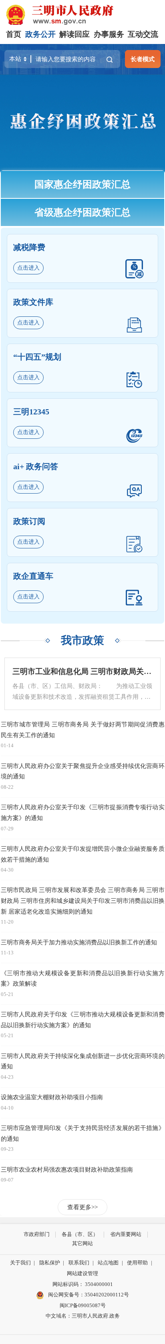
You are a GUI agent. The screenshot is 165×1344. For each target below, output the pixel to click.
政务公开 (40, 34)
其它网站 (82, 1243)
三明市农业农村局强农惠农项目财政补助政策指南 (67, 1169)
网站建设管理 (82, 1273)
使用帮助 (137, 1263)
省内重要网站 (125, 1234)
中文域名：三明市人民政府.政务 (83, 1316)
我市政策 (82, 640)
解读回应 (74, 34)
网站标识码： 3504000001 (82, 1284)
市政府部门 (37, 1234)
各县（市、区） (80, 1234)
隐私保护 (49, 1263)
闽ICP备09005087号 (83, 1305)
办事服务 (109, 34)
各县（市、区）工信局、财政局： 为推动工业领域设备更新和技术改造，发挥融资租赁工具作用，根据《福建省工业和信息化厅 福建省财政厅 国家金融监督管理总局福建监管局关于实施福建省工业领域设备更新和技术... (82, 692)
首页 (13, 34)
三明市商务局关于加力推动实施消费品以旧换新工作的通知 (79, 942)
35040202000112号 (107, 1295)
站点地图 (108, 1263)
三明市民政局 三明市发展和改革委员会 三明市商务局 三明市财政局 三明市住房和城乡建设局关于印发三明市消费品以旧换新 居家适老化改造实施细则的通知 (83, 900)
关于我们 (20, 1263)
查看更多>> (82, 1207)
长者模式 (143, 59)
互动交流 (143, 34)
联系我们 (78, 1263)
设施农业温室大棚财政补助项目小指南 (52, 1097)
